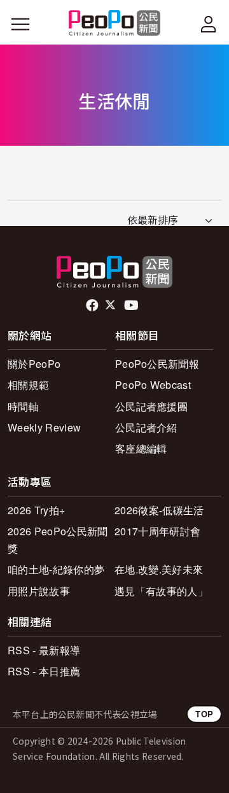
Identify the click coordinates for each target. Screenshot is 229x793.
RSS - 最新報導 (44, 650)
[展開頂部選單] (208, 24)
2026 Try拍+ (36, 510)
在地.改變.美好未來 (158, 569)
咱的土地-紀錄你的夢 (56, 569)
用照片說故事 (39, 591)
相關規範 (28, 384)
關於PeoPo (34, 363)
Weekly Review (44, 427)
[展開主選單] (20, 24)
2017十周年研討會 (157, 531)
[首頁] (115, 24)
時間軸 (23, 406)
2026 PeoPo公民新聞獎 (58, 540)
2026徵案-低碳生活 (159, 510)
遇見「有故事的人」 (161, 591)
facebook (93, 305)
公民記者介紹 (146, 427)
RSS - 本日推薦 (44, 671)
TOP (204, 714)
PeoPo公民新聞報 (157, 363)
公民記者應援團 (151, 406)
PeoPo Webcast (153, 384)
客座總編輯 (141, 448)
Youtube (132, 305)
